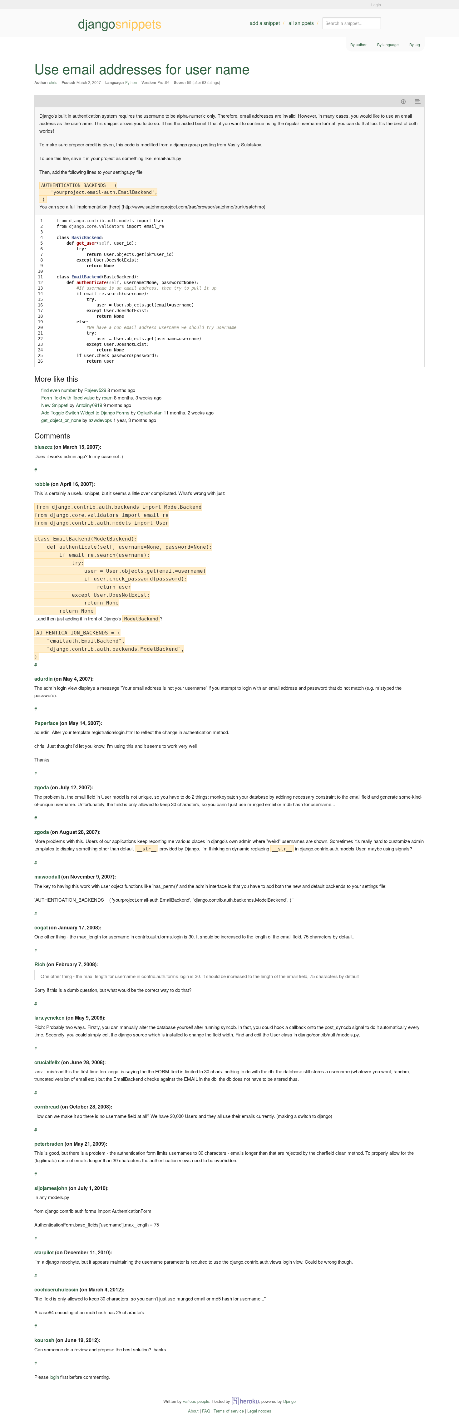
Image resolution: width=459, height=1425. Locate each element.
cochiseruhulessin (56, 1289)
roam (107, 397)
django (119, 23)
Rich (39, 964)
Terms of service (229, 1411)
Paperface (46, 723)
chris (53, 82)
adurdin (43, 678)
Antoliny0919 (89, 405)
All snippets (301, 23)
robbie (42, 483)
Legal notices (259, 1411)
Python (131, 82)
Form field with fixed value (68, 397)
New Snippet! (54, 405)
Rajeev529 (95, 390)
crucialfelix (47, 1062)
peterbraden (48, 1143)
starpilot (44, 1252)
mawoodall (47, 876)
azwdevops (100, 420)
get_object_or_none (61, 420)
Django (289, 1401)
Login (376, 4)
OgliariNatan (149, 412)
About (193, 1411)
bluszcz (43, 446)
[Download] (403, 101)
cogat (41, 927)
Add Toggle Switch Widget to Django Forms (85, 412)
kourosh (44, 1340)
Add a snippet (265, 23)
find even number (59, 390)
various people (196, 1401)
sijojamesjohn (50, 1188)
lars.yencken (49, 1017)
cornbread (46, 1106)
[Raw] (418, 101)
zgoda (41, 787)
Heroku (245, 1401)
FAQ (206, 1411)
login (54, 1377)
